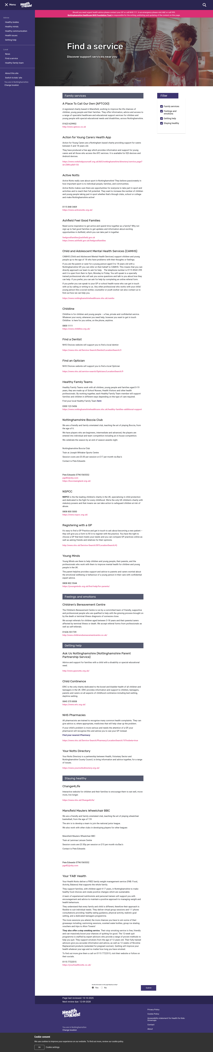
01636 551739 (69, 632)
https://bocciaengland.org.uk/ (76, 481)
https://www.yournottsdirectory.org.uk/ (81, 768)
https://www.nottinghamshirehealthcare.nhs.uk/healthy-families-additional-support (102, 409)
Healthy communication (16, 31)
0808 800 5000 (69, 511)
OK (39, 1047)
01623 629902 (69, 123)
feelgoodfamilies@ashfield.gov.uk (78, 237)
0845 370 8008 (69, 701)
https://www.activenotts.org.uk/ (77, 210)
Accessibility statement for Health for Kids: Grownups (166, 1019)
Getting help (10, 40)
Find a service (11, 58)
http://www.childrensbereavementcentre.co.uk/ (84, 635)
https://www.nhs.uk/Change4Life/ (78, 800)
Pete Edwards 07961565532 (75, 474)
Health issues (11, 35)
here (99, 401)
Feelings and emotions (171, 112)
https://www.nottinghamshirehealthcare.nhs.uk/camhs (88, 298)
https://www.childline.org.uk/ (76, 329)
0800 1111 (67, 325)
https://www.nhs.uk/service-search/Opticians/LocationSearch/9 (92, 371)
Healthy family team (14, 63)
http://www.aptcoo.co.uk (74, 127)
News (7, 54)
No (105, 988)
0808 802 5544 (69, 583)
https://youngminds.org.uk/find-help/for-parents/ (86, 586)
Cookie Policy (153, 1014)
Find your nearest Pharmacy (76, 735)
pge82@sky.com (70, 478)
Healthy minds (11, 26)
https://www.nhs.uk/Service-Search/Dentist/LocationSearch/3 (91, 350)
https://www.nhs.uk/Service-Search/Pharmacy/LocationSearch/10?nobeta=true (100, 740)
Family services (171, 106)
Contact (150, 1025)
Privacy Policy (153, 1009)
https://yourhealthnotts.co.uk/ (76, 965)
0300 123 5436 (69, 406)
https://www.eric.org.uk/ (74, 704)
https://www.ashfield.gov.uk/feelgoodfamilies (84, 240)
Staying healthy (171, 123)
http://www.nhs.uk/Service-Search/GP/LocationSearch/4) (89, 545)
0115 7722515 (69, 962)
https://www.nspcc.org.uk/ (75, 514)
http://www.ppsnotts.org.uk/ (75, 671)
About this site (11, 73)
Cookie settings (52, 1047)
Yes (96, 988)
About (150, 1029)
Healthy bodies (12, 22)
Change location (11, 85)
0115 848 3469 (69, 207)
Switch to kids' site (13, 78)
